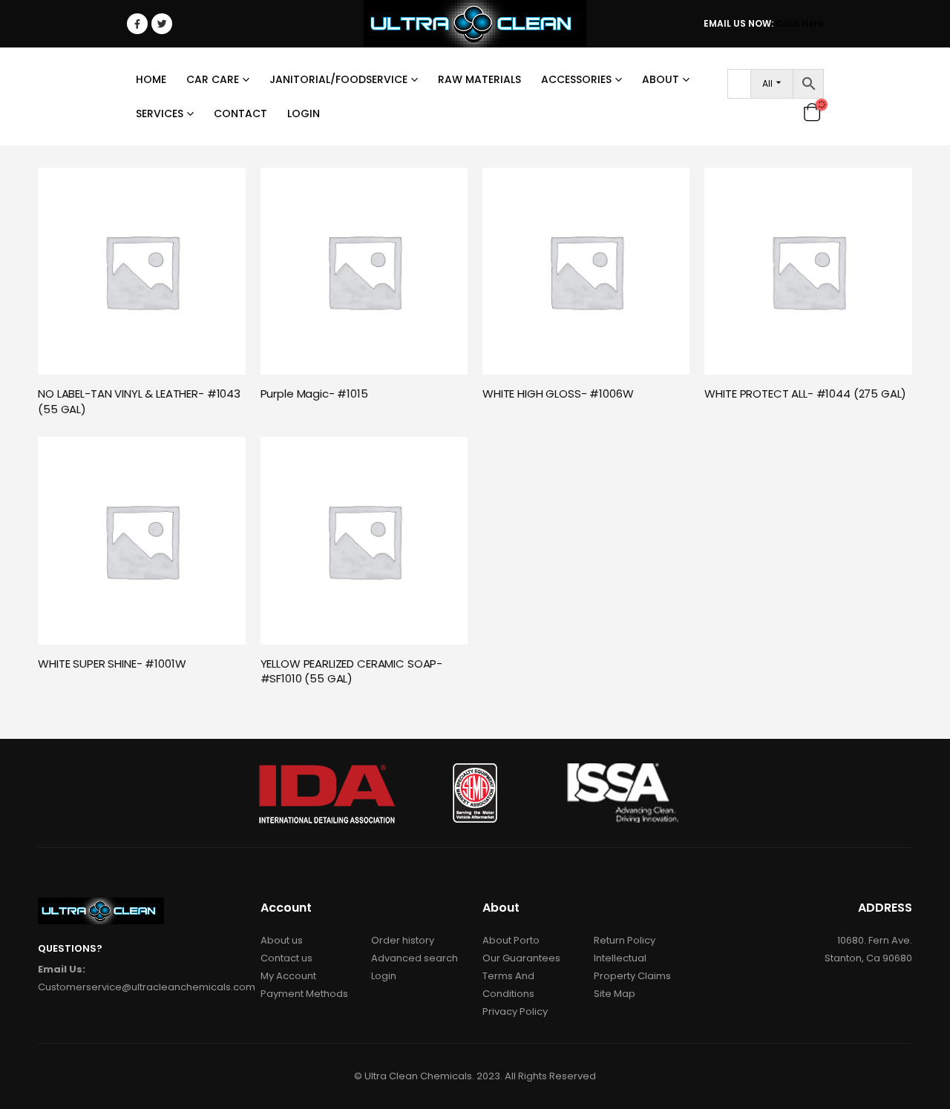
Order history (402, 940)
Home (151, 79)
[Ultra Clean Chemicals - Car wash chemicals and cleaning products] (475, 23)
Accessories (576, 79)
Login (303, 113)
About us (282, 940)
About (660, 79)
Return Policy (624, 940)
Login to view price (221, 186)
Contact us (286, 958)
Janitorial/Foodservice (338, 79)
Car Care (212, 79)
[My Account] (788, 111)
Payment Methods (304, 994)
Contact (240, 113)
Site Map (614, 994)
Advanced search (414, 958)
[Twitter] (161, 23)
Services (159, 113)
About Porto (511, 940)
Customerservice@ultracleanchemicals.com (146, 987)
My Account (288, 976)
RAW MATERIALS (479, 79)
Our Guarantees (521, 958)
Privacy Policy (515, 1011)
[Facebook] (137, 23)
